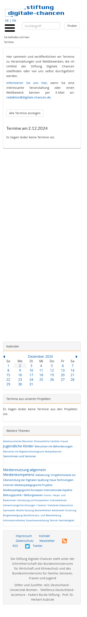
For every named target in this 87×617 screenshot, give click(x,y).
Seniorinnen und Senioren (19, 456)
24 (31, 379)
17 (31, 375)
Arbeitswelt (58, 510)
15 (8, 375)
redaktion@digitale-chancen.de (28, 97)
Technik (54, 520)
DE (7, 20)
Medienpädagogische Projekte (33, 485)
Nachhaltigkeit (66, 520)
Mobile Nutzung (25, 510)
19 (52, 375)
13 (63, 370)
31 (31, 384)
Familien (55, 441)
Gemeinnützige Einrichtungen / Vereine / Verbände (30, 505)
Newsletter (47, 541)
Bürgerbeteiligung (13, 515)
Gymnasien (9, 510)
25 (41, 379)
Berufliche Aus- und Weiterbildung (42, 515)
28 (72, 379)
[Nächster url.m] (76, 356)
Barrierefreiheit (43, 510)
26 (52, 379)
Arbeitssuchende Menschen (18, 441)
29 (8, 384)
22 (8, 379)
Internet (8, 485)
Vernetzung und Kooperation (33, 500)
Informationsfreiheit (14, 520)
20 (63, 375)
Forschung (70, 510)
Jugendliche (12, 446)
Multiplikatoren (53, 451)
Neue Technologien (61, 480)
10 (31, 370)
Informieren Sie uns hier (26, 83)
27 (63, 379)
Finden (72, 26)
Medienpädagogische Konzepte (23, 490)
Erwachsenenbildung (37, 520)
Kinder (28, 446)
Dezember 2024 (40, 356)
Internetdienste (58, 500)
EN (14, 20)
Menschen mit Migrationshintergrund (23, 451)
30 (20, 384)
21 (72, 375)
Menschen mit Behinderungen (54, 446)
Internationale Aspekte (58, 490)
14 (72, 370)
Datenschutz (66, 505)
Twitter (37, 546)
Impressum (24, 536)
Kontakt (44, 536)
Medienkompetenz (18, 474)
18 (41, 375)
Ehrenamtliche (42, 441)
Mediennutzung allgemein (24, 469)
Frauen (64, 441)
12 (52, 370)
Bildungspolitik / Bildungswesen (23, 495)
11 (41, 370)
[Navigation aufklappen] (10, 28)
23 (20, 379)
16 (20, 375)
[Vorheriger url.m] (4, 356)
